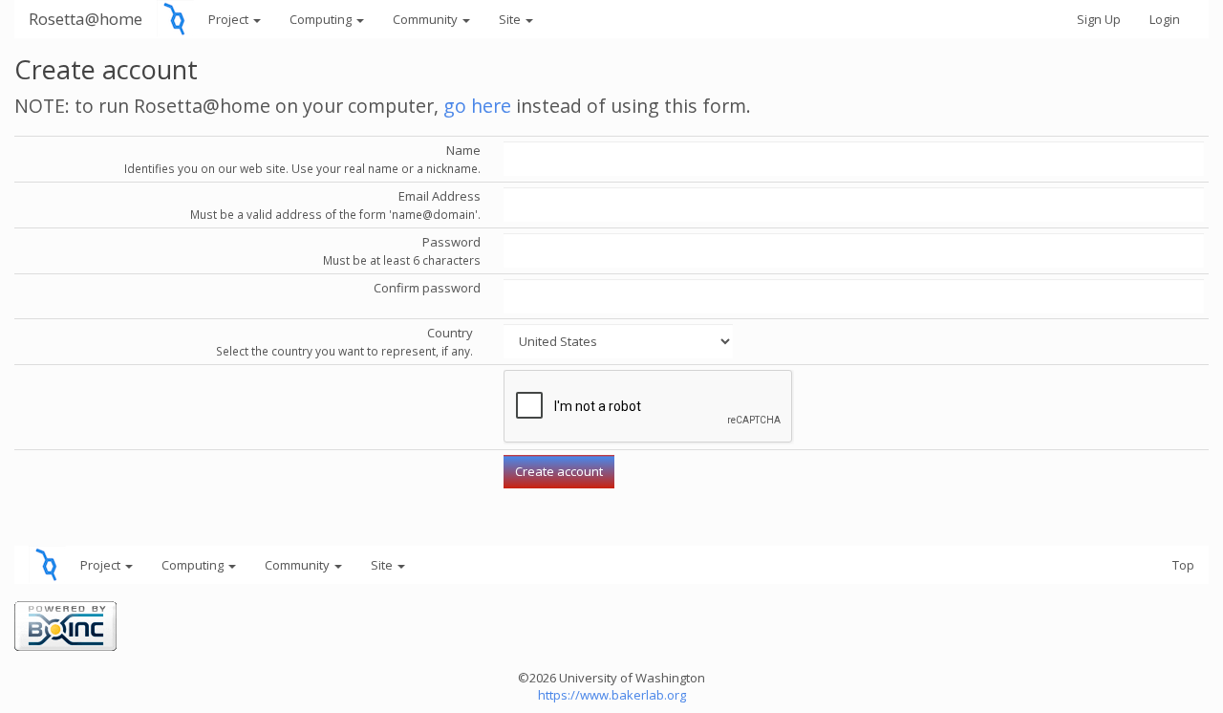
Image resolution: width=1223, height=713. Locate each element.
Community (427, 19)
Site (511, 19)
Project (229, 19)
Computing (322, 19)
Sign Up (1099, 19)
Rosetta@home (85, 19)
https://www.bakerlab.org (612, 694)
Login (1164, 19)
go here (477, 106)
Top (1183, 564)
